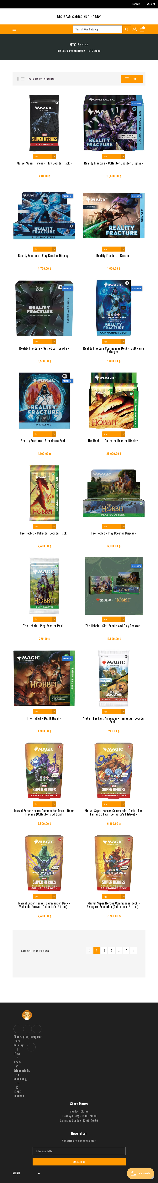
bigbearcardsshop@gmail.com (36, 1036)
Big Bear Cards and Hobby (79, 17)
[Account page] (135, 29)
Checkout (135, 4)
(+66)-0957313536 (27, 1036)
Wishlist (151, 4)
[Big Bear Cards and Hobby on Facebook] (6, 4)
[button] (113, 79)
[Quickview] (22, 177)
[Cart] (142, 29)
